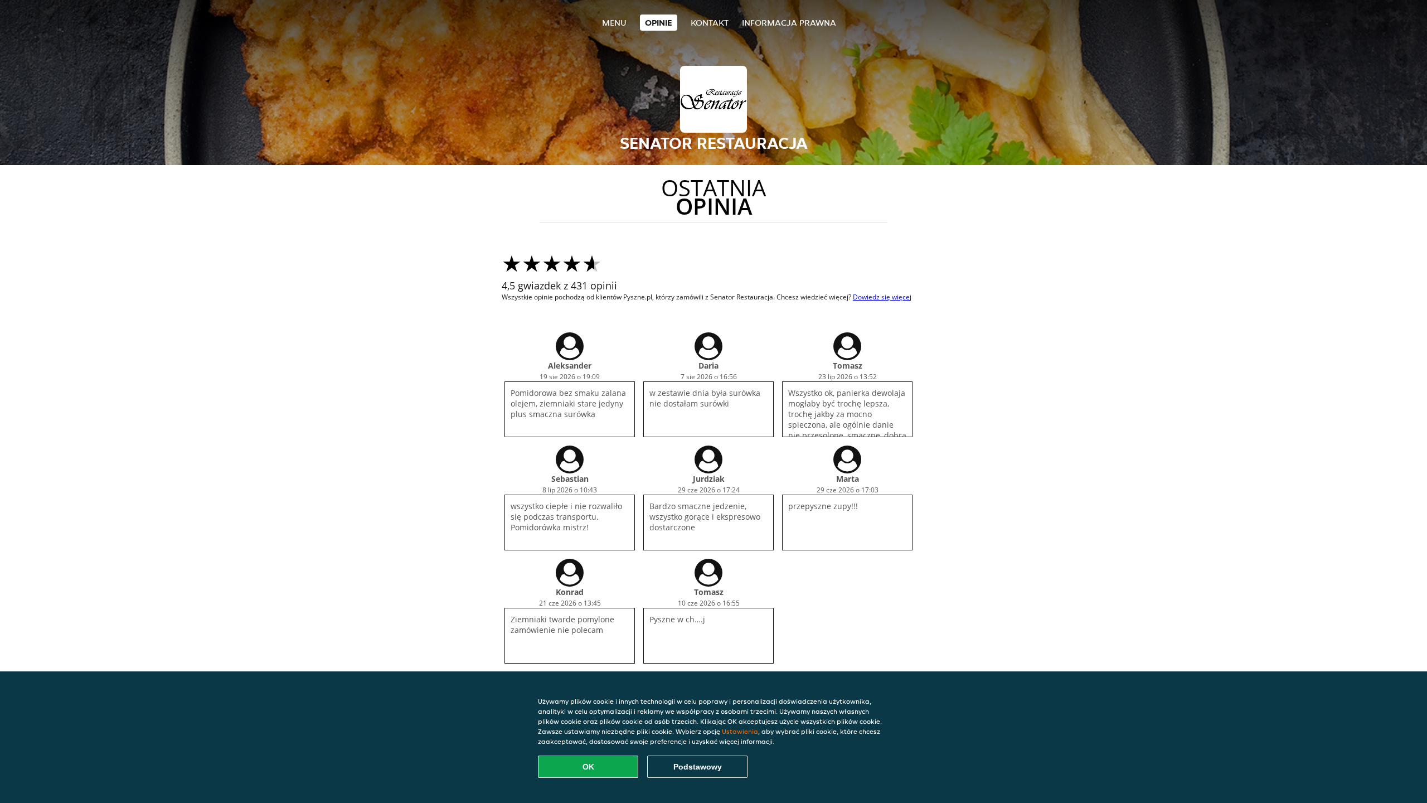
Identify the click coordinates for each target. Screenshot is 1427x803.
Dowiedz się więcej (882, 297)
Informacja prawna (789, 22)
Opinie (658, 22)
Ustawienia (740, 731)
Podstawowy (697, 766)
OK (588, 766)
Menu (614, 22)
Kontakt (710, 22)
